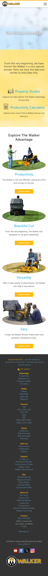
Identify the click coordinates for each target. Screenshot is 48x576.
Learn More (24, 191)
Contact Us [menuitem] (24, 459)
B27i (23, 420)
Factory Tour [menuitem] (24, 498)
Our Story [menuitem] (24, 495)
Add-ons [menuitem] (24, 444)
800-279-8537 (24, 518)
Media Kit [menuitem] (24, 399)
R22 (24, 417)
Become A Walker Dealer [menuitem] (24, 508)
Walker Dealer (24, 365)
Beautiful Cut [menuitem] (24, 379)
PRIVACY (27, 544)
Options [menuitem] (24, 451)
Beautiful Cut (24, 226)
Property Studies (27, 91)
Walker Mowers (32, 360)
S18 (24, 407)
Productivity (24, 174)
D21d (24, 415)
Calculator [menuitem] (24, 384)
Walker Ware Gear (35, 362)
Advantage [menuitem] (24, 373)
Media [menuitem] (24, 389)
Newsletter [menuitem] (24, 394)
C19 (18, 410)
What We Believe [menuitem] (24, 500)
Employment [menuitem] (24, 506)
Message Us (24, 531)
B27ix (29, 420)
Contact (24, 516)
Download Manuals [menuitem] (24, 462)
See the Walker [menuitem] (24, 485)
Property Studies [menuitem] (24, 381)
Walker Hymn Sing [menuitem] (24, 511)
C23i (29, 410)
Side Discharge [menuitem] (24, 433)
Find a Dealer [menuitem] (24, 482)
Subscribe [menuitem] (24, 397)
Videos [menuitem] (24, 391)
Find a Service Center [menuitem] (24, 464)
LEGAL (20, 544)
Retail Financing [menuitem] (24, 477)
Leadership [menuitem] (24, 503)
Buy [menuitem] (24, 475)
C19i (24, 410)
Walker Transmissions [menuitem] (24, 469)
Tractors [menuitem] (24, 404)
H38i (30, 423)
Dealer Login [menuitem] (24, 467)
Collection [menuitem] (24, 431)
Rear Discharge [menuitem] (24, 436)
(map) (24, 526)
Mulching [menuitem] (24, 439)
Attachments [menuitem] (24, 446)
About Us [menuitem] (24, 493)
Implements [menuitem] (24, 449)
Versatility (24, 277)
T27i (26, 412)
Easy (24, 329)
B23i (18, 420)
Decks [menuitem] (24, 428)
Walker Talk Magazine (14, 362)
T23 (21, 412)
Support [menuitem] (24, 456)
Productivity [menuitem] (24, 376)
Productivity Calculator (27, 107)
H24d (18, 423)
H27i (24, 423)
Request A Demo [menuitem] (24, 480)
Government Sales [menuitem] (24, 488)
